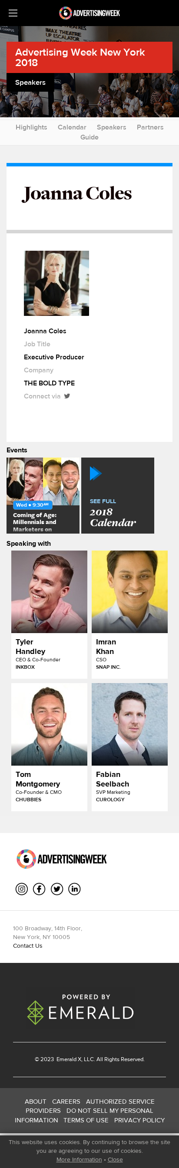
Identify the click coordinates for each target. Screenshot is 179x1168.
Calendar (72, 127)
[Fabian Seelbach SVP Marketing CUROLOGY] (130, 724)
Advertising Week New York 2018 (80, 57)
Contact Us (28, 945)
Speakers (111, 127)
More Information (79, 1159)
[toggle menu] (13, 13)
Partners (150, 127)
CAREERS (66, 1101)
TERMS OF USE (86, 1120)
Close (115, 1159)
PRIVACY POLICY (139, 1120)
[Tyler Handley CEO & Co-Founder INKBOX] (49, 592)
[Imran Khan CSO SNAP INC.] (130, 592)
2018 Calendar (113, 513)
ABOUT (35, 1101)
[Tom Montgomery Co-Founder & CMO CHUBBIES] (49, 724)
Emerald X (68, 1059)
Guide (89, 137)
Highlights (31, 127)
